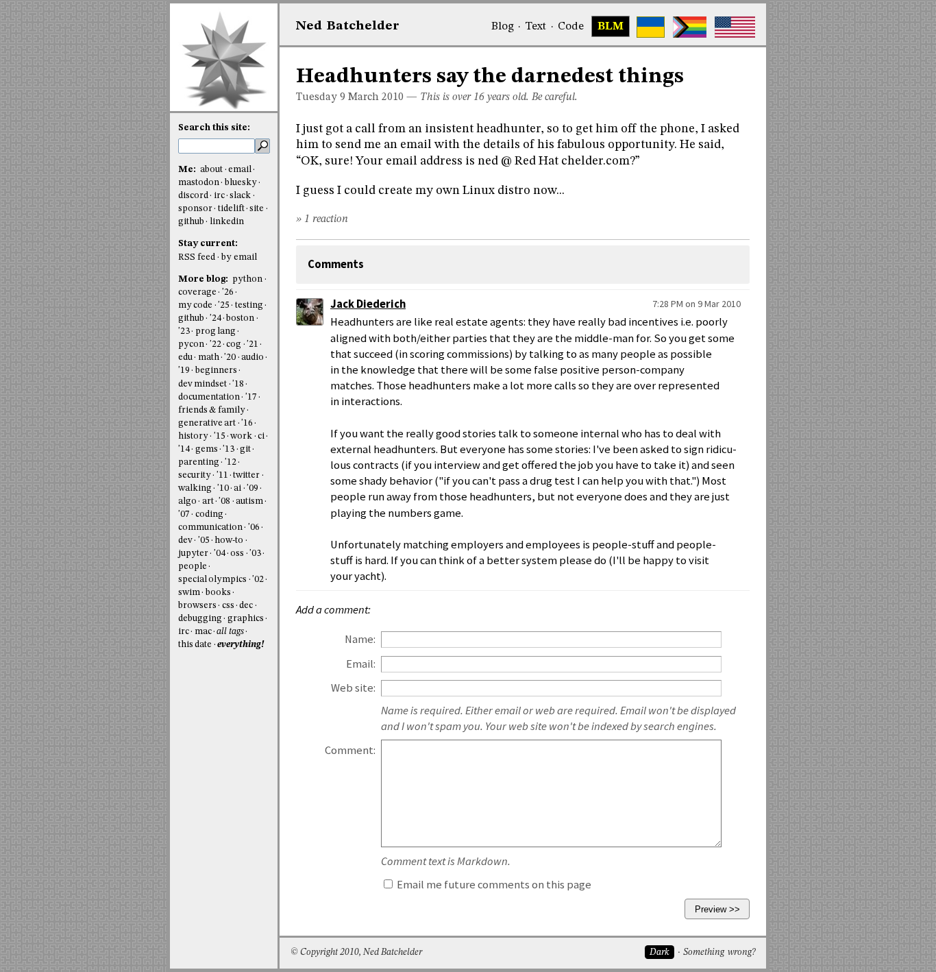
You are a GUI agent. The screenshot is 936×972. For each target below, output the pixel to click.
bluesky (241, 182)
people (192, 566)
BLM (611, 26)
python (247, 279)
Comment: (350, 750)
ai (237, 488)
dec (246, 605)
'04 (219, 553)
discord (193, 195)
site (256, 208)
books (218, 592)
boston (240, 318)
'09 (252, 488)
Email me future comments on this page (493, 884)
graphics (245, 618)
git (245, 449)
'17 (251, 397)
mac (203, 631)
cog (233, 344)
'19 (184, 370)
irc (219, 195)
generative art (207, 423)
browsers (197, 605)
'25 (224, 305)
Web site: (353, 688)
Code (571, 26)
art (208, 501)
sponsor (195, 208)
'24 (215, 318)
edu (185, 357)
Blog (502, 26)
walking (195, 488)
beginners (216, 370)
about (211, 169)
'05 (204, 540)
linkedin (227, 221)
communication (210, 527)
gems (206, 449)
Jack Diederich (368, 304)
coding (209, 514)
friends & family (211, 410)
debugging (200, 618)
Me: (188, 169)
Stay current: (208, 243)
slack (240, 195)
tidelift (231, 208)
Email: (360, 664)
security (194, 475)
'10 (223, 488)
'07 (184, 514)
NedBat (347, 26)
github (191, 221)
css (228, 605)
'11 (222, 475)
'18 (238, 384)
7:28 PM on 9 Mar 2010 (696, 303)
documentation (209, 397)
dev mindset (202, 384)
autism (249, 501)
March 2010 (376, 97)
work (241, 436)
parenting (198, 462)
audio (252, 357)
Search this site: (214, 127)
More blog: (204, 279)
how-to (228, 540)
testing (249, 305)
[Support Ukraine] (651, 27)
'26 (228, 292)
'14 (184, 449)
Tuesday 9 (320, 97)
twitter (246, 475)
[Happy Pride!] (689, 27)
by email (239, 257)
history (193, 436)
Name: (360, 639)
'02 (258, 579)
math (208, 357)
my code (195, 305)
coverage (197, 292)
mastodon (198, 182)
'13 (228, 449)
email (239, 169)
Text (535, 26)
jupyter (193, 553)
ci (261, 436)
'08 (224, 501)
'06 (254, 527)
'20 (230, 357)
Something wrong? (719, 952)
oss (237, 553)
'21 (252, 344)
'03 (255, 553)
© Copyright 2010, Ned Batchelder (356, 952)
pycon (191, 344)
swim (189, 592)
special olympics (212, 579)
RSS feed (196, 257)
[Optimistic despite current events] (735, 27)
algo (187, 501)
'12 (230, 462)
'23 (184, 331)
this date (195, 644)
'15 (219, 436)
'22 (215, 344)
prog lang (215, 331)
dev (185, 540)
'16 (247, 423)
